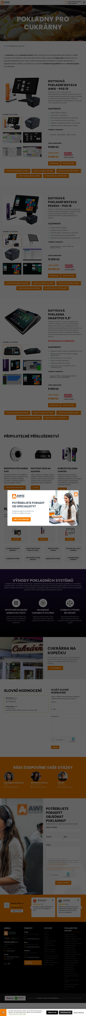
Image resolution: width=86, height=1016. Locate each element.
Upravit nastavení (79, 1012)
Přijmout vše (52, 1012)
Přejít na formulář (21, 519)
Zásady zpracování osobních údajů (17, 1014)
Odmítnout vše (66, 1012)
